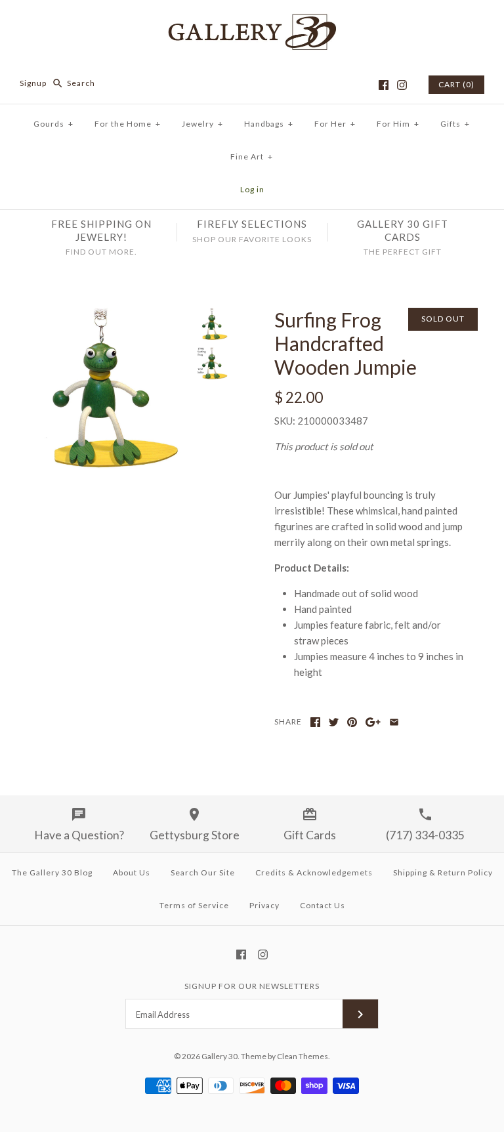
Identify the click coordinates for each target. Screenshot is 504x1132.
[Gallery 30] (252, 21)
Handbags (268, 124)
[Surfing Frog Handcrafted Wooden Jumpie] (108, 316)
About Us (131, 872)
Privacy (264, 905)
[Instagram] (402, 85)
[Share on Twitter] (334, 722)
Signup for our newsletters (252, 986)
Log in (252, 189)
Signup (33, 83)
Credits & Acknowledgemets (314, 872)
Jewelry (202, 124)
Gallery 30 (219, 1056)
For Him (398, 124)
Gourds (53, 124)
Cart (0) (456, 84)
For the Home (127, 124)
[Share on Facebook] (315, 722)
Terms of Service (194, 905)
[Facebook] (383, 85)
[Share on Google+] (373, 722)
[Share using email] (394, 722)
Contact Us (322, 905)
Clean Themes (302, 1056)
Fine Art (251, 156)
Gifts (455, 124)
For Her (335, 124)
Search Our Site (203, 872)
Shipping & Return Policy (443, 872)
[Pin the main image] (352, 722)
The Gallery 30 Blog (52, 872)
